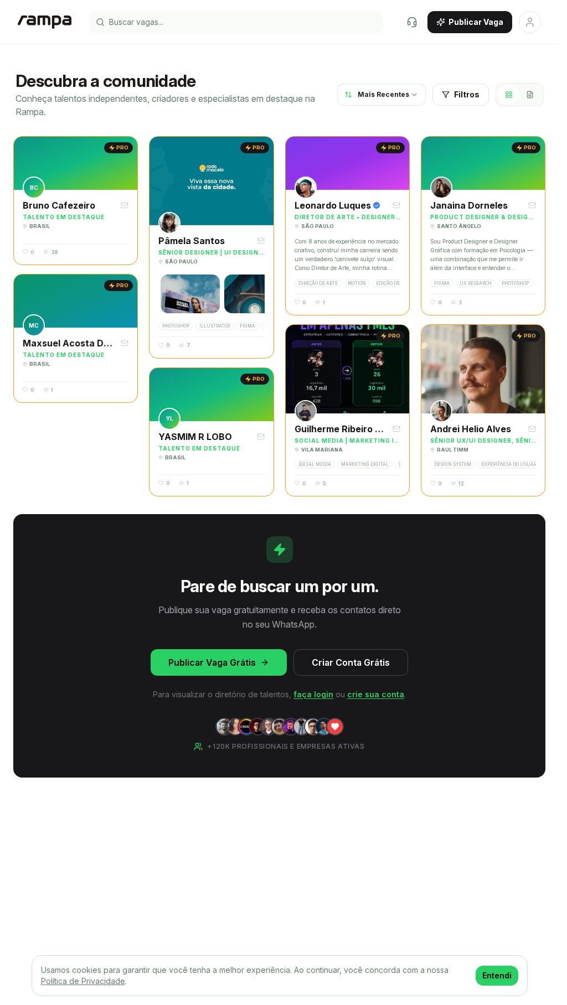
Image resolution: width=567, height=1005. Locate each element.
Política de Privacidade (83, 981)
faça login (313, 694)
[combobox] (381, 95)
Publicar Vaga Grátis (212, 662)
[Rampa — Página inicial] (44, 22)
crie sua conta (375, 694)
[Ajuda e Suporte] (412, 22)
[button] (75, 200)
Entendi (497, 975)
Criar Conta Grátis (351, 662)
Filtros (467, 94)
